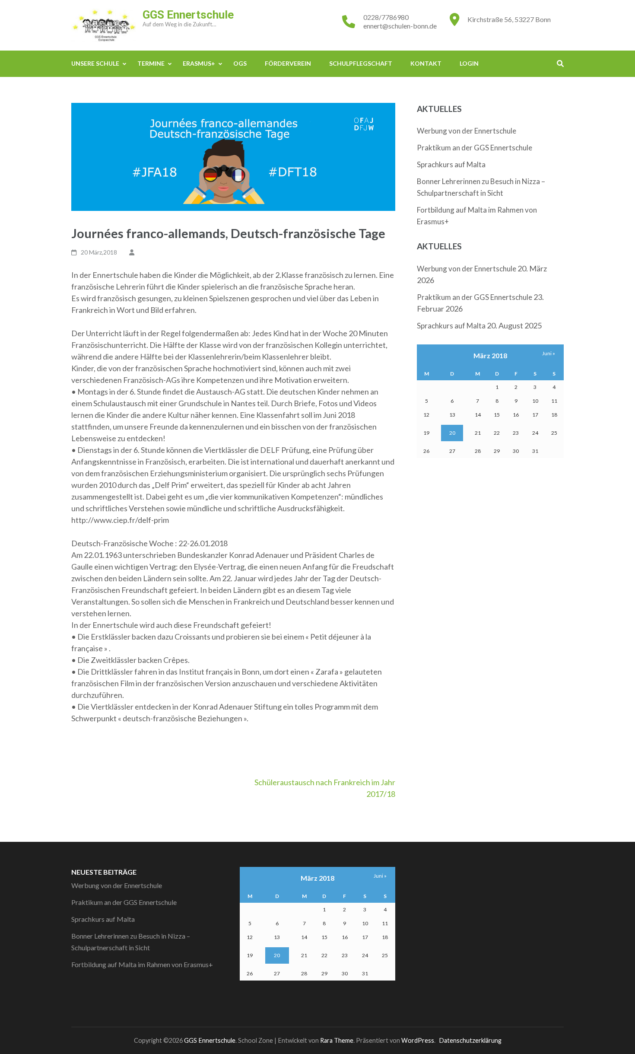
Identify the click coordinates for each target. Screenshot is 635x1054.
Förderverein (288, 63)
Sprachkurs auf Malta (451, 164)
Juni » (548, 353)
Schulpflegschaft (360, 63)
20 (452, 433)
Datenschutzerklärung (470, 1040)
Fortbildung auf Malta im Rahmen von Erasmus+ (142, 964)
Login (469, 63)
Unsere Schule (95, 63)
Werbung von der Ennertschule (466, 130)
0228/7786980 (386, 17)
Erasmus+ (199, 63)
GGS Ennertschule (188, 14)
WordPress (417, 1040)
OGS (240, 63)
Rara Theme (336, 1040)
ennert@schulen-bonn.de (400, 26)
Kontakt (425, 63)
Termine (151, 63)
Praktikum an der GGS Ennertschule (474, 147)
